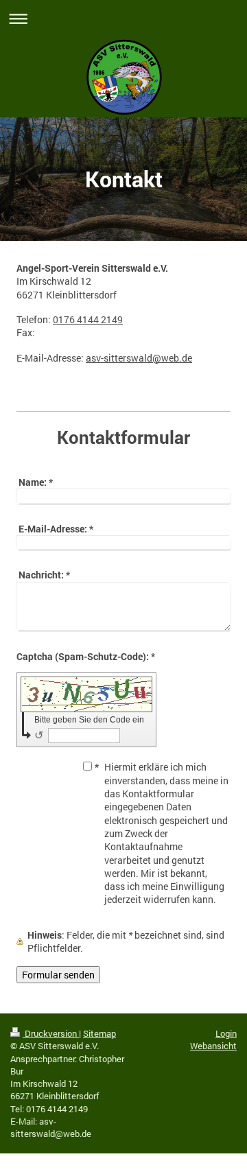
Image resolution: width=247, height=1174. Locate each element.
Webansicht (213, 1046)
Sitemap (99, 1033)
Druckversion (51, 1033)
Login (226, 1033)
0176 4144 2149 (88, 319)
